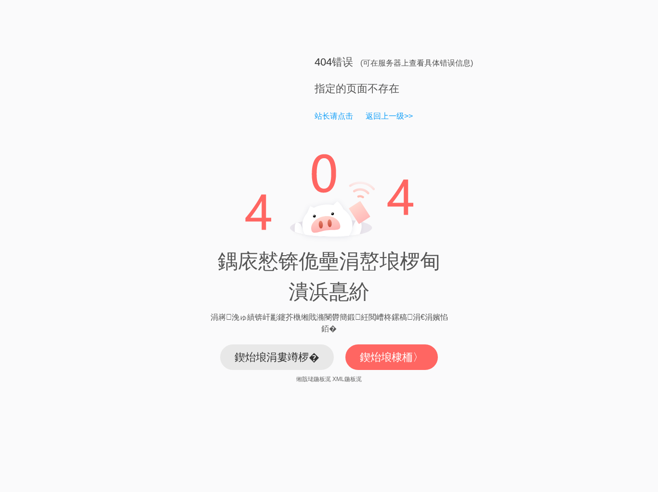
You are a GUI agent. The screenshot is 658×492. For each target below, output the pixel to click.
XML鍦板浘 (347, 379)
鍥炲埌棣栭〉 (391, 357)
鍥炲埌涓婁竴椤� (277, 357)
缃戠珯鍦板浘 (313, 379)
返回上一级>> (389, 116)
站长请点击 (334, 116)
